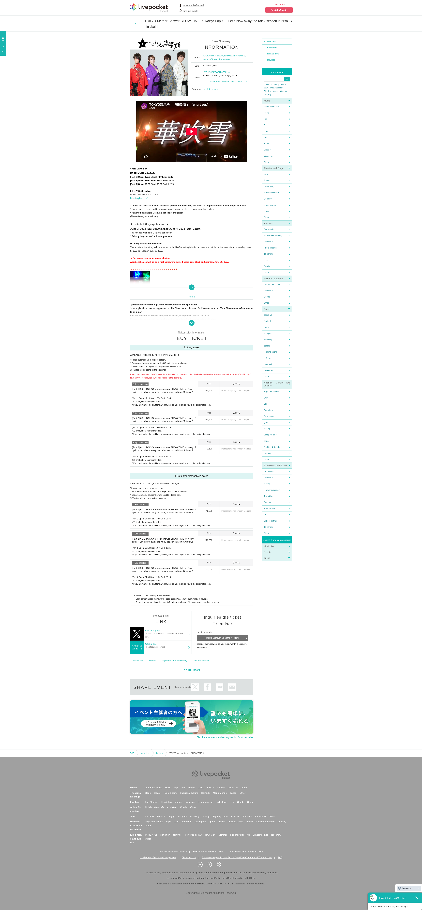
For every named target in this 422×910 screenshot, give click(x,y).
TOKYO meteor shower (213, 56)
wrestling (268, 340)
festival (267, 484)
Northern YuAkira (210, 59)
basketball (268, 370)
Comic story (269, 186)
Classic (267, 150)
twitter (195, 687)
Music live (269, 546)
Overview (271, 41)
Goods (267, 266)
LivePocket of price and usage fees (158, 857)
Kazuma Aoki (224, 59)
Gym (266, 398)
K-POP (267, 144)
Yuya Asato (240, 56)
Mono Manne (270, 205)
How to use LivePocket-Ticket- (208, 851)
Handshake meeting (273, 235)
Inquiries (271, 60)
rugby (266, 327)
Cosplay (267, 94)
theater (267, 180)
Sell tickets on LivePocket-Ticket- (247, 851)
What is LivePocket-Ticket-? (172, 851)
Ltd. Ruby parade (210, 89)
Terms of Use (189, 857)
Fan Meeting (269, 229)
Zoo (265, 404)
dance (267, 211)
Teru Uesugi (229, 56)
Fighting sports (270, 352)
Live (266, 260)
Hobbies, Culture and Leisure (136, 825)
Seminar (267, 502)
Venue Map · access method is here (226, 82)
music (267, 100)
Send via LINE (219, 687)
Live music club (201, 660)
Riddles (267, 91)
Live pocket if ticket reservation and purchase (149, 7)
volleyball (268, 333)
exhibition (268, 242)
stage (266, 174)
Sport (267, 309)
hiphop (267, 131)
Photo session (276, 88)
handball (268, 364)
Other (266, 162)
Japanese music (271, 107)
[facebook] (211, 864)
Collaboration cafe (272, 284)
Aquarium (268, 410)
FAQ (280, 857)
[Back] (135, 24)
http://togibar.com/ (139, 198)
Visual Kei (268, 156)
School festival (270, 521)
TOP (132, 753)
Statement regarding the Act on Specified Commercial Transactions (237, 857)
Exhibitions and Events (275, 465)
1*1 (278, 94)
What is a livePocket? (193, 5)
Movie (275, 91)
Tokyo (227, 72)
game (266, 422)
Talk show (268, 254)
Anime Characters (273, 278)
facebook (207, 687)
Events (267, 552)
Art (265, 514)
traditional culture (271, 193)
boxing (267, 346)
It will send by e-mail (232, 687)
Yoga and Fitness (271, 392)
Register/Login (279, 10)
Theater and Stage (274, 168)
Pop (266, 119)
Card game (269, 416)
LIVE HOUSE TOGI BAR (213, 72)
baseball (268, 315)
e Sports (267, 358)
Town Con (268, 496)
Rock (266, 113)
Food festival (269, 508)
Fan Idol (268, 223)
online (267, 84)
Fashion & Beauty (272, 447)
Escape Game (270, 435)
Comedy (275, 84)
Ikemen (152, 660)
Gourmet (284, 91)
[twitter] (202, 864)
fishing (267, 429)
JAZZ (266, 137)
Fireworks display (272, 490)
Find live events (190, 11)
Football (267, 321)
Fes (265, 125)
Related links (273, 54)
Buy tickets (272, 47)
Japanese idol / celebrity (174, 660)
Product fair (269, 471)
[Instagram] (220, 864)
